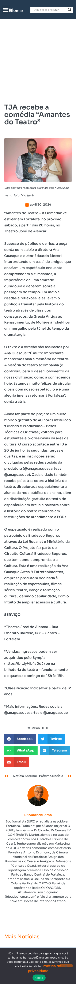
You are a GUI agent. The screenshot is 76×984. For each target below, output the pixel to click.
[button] (6, 9)
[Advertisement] (38, 59)
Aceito (39, 977)
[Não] (66, 965)
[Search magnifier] (70, 10)
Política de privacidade (44, 968)
